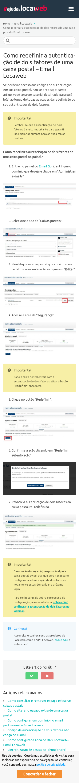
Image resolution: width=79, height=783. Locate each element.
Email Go (45, 166)
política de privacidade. (51, 764)
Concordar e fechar (39, 774)
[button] (31, 675)
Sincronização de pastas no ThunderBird (37, 750)
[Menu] (72, 9)
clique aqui (61, 640)
